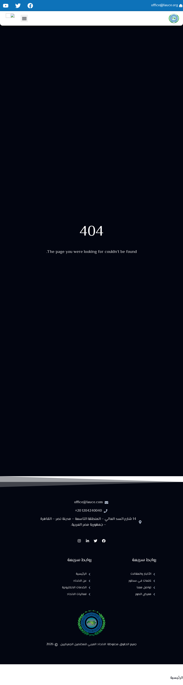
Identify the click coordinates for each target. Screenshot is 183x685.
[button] (24, 18)
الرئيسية (176, 678)
